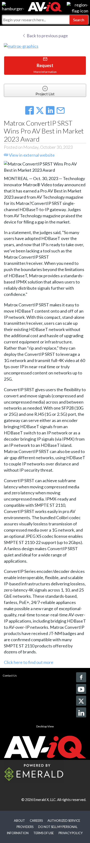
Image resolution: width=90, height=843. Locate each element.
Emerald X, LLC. (45, 800)
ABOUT (19, 820)
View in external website (31, 155)
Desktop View (45, 726)
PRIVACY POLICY (71, 833)
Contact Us (10, 675)
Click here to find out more (28, 662)
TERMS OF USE (43, 833)
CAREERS (36, 820)
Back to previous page (47, 35)
